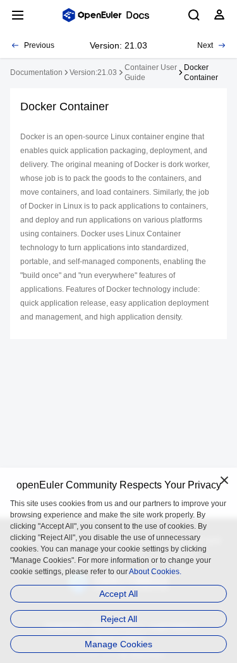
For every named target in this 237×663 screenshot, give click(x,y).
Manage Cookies (118, 644)
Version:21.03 (93, 72)
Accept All (118, 594)
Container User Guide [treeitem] (151, 72)
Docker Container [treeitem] (201, 72)
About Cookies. (155, 571)
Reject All (118, 619)
